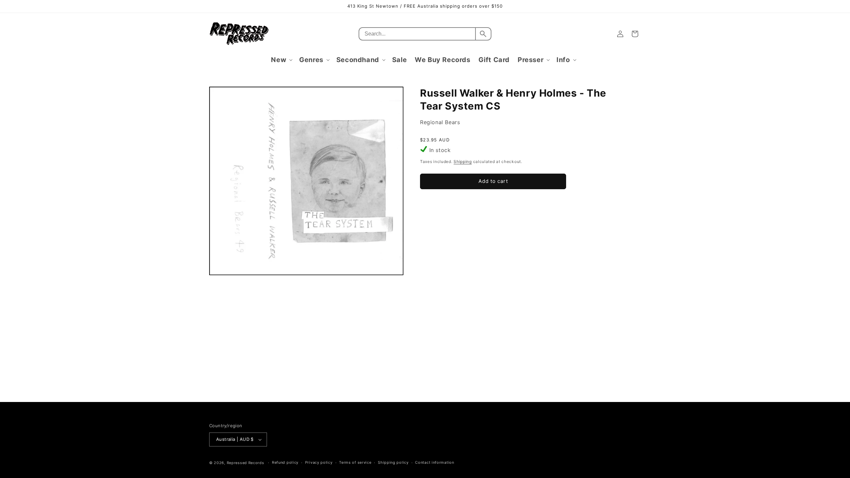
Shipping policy (393, 462)
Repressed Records (245, 462)
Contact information (434, 462)
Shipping (463, 161)
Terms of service (355, 462)
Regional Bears (440, 122)
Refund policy (285, 462)
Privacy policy (319, 462)
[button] (281, 59)
